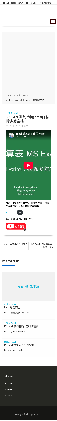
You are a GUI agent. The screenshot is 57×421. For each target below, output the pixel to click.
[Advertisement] (28, 63)
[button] (53, 21)
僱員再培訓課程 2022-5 (16, 244)
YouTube (7, 389)
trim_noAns (10, 212)
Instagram (8, 395)
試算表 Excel (12, 113)
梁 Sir (26, 125)
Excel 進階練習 (28, 286)
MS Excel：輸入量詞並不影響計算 (42, 246)
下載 (19, 212)
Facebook (8, 383)
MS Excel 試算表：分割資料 (19, 345)
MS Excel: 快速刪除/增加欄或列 (21, 326)
